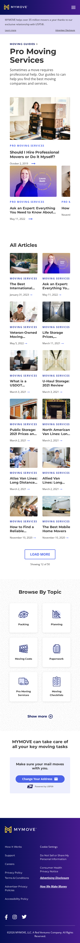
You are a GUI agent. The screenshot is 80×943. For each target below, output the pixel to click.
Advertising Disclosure (54, 877)
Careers (9, 864)
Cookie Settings (49, 846)
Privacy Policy (13, 872)
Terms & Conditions (17, 877)
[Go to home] (16, 7)
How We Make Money (53, 886)
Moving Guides (22, 44)
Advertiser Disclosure (65, 30)
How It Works (13, 846)
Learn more (10, 30)
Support (10, 855)
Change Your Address (37, 779)
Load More (40, 554)
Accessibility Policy (16, 898)
